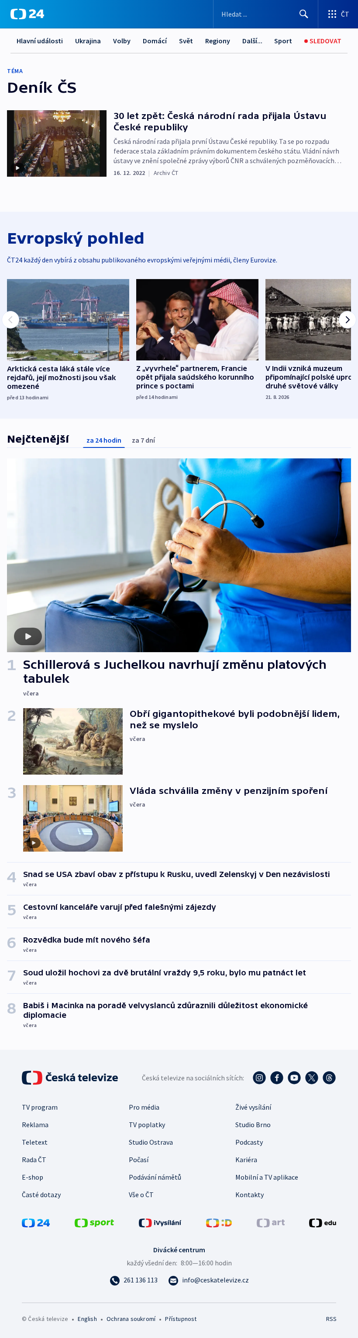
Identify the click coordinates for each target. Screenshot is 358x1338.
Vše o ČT (141, 1194)
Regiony (217, 40)
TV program (40, 1107)
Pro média (144, 1107)
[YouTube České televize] (294, 1078)
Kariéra (246, 1159)
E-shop (32, 1177)
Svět (186, 40)
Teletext (35, 1142)
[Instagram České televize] (259, 1078)
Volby (122, 40)
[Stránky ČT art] (271, 1222)
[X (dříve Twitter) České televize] (312, 1078)
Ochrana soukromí (131, 1319)
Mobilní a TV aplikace (266, 1177)
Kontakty (249, 1194)
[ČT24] (27, 14)
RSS (331, 1319)
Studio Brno (253, 1124)
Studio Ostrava (151, 1142)
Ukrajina (88, 40)
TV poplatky (147, 1124)
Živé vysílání (253, 1107)
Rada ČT (34, 1159)
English (87, 1319)
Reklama (35, 1124)
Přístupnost (180, 1319)
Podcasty (249, 1142)
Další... (252, 40)
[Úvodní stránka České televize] (71, 1078)
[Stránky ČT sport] (94, 1222)
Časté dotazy (41, 1194)
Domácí (155, 40)
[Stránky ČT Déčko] (219, 1222)
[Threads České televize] (329, 1078)
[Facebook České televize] (277, 1078)
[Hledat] (304, 14)
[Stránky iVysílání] (160, 1222)
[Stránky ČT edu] (322, 1222)
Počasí (138, 1159)
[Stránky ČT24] (36, 1222)
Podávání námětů (155, 1177)
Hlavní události (40, 40)
